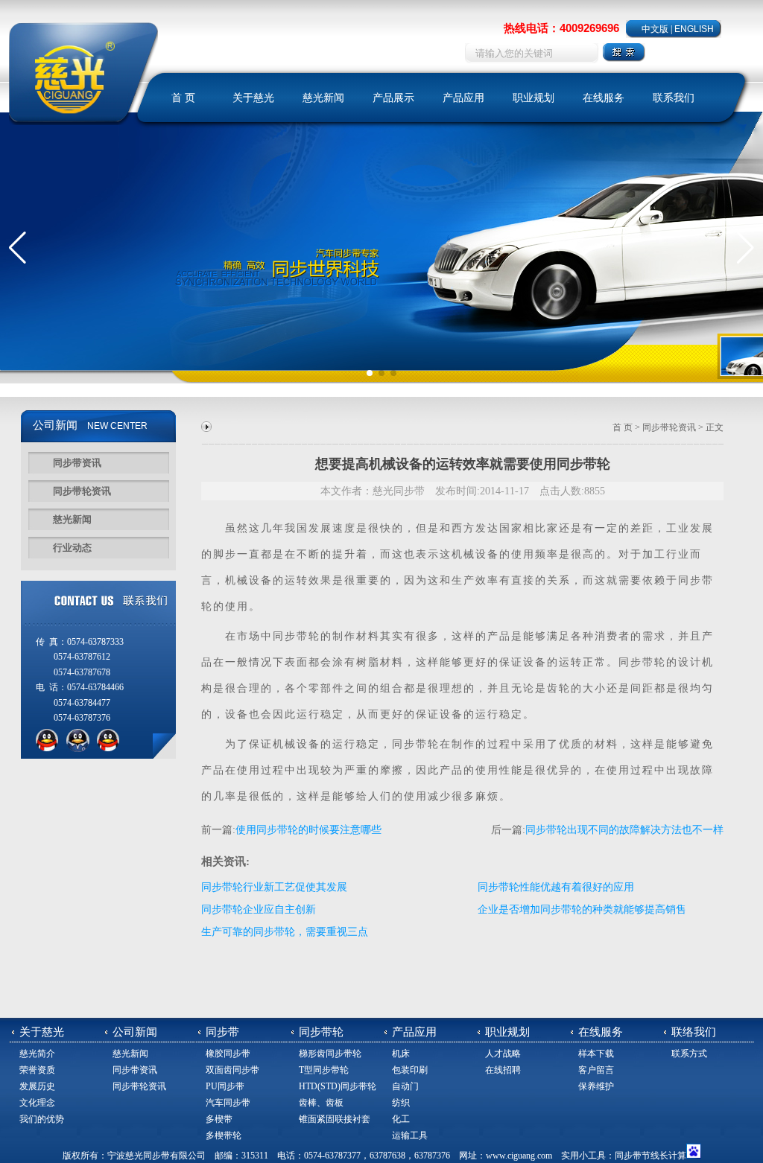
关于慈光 (253, 97)
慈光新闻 (323, 97)
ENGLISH (694, 29)
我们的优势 (41, 1119)
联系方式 (689, 1053)
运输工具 (410, 1135)
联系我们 (673, 97)
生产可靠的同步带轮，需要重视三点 (284, 931)
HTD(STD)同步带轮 (337, 1086)
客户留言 (596, 1070)
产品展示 (393, 97)
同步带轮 (296, 636)
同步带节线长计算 (650, 1155)
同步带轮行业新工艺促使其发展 (274, 887)
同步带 (696, 580)
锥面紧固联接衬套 (334, 1119)
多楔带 (219, 1119)
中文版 (655, 29)
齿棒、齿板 (321, 1102)
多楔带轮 (223, 1135)
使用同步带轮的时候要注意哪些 (308, 829)
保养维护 (596, 1086)
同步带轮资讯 (82, 491)
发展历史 (37, 1086)
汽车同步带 (228, 1102)
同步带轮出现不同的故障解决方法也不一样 (624, 829)
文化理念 (37, 1102)
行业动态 (72, 547)
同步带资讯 (77, 462)
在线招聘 (503, 1070)
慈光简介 (37, 1053)
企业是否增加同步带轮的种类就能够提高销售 (582, 909)
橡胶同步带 (228, 1053)
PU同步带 (225, 1086)
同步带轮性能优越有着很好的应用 (556, 887)
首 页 (183, 97)
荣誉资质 (37, 1070)
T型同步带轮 (324, 1070)
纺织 (401, 1102)
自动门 (405, 1086)
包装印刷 (410, 1070)
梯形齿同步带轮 (330, 1053)
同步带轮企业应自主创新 (258, 909)
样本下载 (596, 1053)
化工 (401, 1119)
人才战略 (503, 1053)
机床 (401, 1053)
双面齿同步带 (232, 1070)
